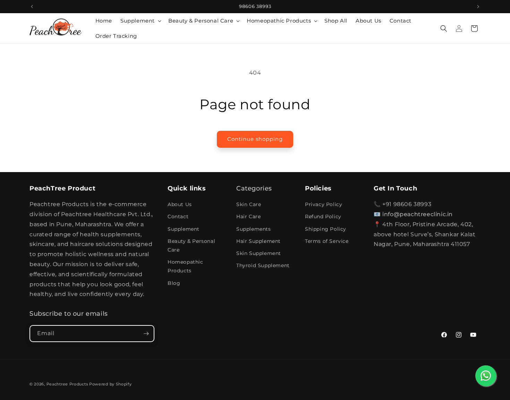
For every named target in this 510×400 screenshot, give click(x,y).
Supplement (183, 229)
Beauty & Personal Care (191, 245)
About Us (180, 204)
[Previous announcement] (32, 6)
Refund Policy (323, 216)
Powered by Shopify (110, 384)
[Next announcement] (478, 6)
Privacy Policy (323, 204)
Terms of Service (327, 241)
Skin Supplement (258, 253)
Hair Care (248, 216)
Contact (178, 216)
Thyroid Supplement (263, 265)
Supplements (253, 229)
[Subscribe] (146, 333)
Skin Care (248, 204)
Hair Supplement (258, 241)
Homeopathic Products (185, 266)
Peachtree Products (67, 384)
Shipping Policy (325, 229)
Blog (174, 283)
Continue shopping (255, 139)
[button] (140, 20)
